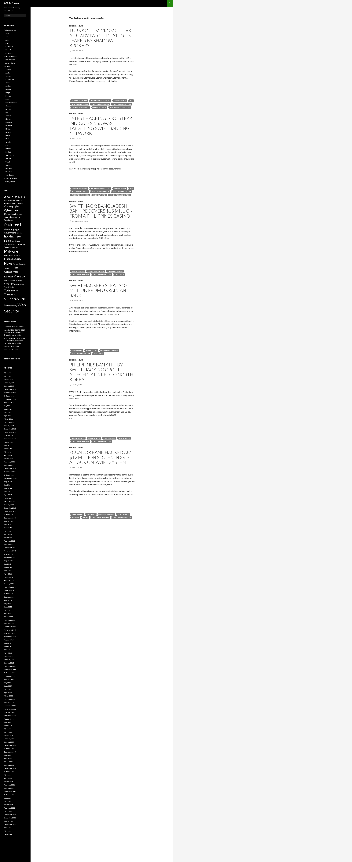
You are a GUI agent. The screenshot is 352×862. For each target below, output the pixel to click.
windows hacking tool (120, 107)
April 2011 (8, 613)
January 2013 (9, 544)
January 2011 (9, 623)
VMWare (9, 172)
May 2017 (7, 373)
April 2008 (8, 732)
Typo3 (8, 162)
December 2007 (10, 745)
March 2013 (8, 538)
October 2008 (9, 712)
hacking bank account (100, 101)
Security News (19, 284)
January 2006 (9, 788)
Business (12, 203)
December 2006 (10, 768)
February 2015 (9, 462)
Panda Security (11, 50)
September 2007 (10, 752)
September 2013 (10, 518)
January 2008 (9, 742)
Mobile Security (12, 258)
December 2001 (10, 824)
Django (8, 89)
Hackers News (76, 26)
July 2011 (7, 604)
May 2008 (7, 729)
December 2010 (10, 627)
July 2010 (7, 643)
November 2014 (10, 472)
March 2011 (8, 617)
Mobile (17, 256)
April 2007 (8, 758)
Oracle (8, 142)
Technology (11, 290)
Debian (8, 86)
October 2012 (9, 554)
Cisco (8, 83)
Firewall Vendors (10, 56)
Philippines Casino (115, 271)
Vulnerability (11, 306)
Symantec (9, 53)
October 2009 (9, 673)
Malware (75, 517)
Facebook (8, 220)
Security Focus (11, 155)
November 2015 (10, 432)
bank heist (91, 514)
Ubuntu (8, 165)
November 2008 (10, 709)
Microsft (9, 126)
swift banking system (122, 104)
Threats (8, 294)
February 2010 (9, 660)
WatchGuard (10, 60)
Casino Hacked (78, 271)
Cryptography (11, 206)
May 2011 (7, 610)
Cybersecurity (11, 214)
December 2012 (10, 548)
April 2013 (8, 534)
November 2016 (10, 393)
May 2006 (7, 775)
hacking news (120, 101)
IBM (7, 112)
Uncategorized (9, 182)
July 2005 (7, 798)
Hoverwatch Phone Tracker (14, 327)
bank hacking (91, 350)
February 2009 (9, 699)
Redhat (8, 152)
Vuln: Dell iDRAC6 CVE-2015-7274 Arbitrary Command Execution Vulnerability (14, 332)
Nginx (8, 135)
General (8, 229)
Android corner (9, 200)
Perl (7, 145)
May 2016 (7, 412)
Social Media (9, 287)
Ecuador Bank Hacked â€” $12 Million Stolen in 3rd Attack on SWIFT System (100, 457)
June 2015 (8, 449)
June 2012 (8, 567)
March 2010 (8, 656)
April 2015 (8, 455)
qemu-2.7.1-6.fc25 (11, 350)
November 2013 (10, 511)
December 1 (8, 834)
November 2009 (10, 669)
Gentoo (8, 106)
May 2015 (7, 452)
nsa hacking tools (80, 104)
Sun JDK (8, 159)
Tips (15, 295)
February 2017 (9, 383)
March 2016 (8, 419)
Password (8, 268)
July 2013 (7, 524)
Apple (8, 73)
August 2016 (8, 402)
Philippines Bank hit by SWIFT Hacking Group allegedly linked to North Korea (101, 372)
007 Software (11, 3)
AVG (7, 37)
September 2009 (10, 676)
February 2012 (9, 580)
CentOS (8, 76)
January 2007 (9, 765)
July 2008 (7, 722)
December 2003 (10, 815)
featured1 (13, 224)
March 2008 (8, 735)
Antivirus (19, 200)
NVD (7, 139)
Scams (19, 280)
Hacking (19, 233)
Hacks (7, 240)
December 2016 (10, 389)
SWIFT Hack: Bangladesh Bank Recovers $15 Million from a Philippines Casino (101, 211)
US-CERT (9, 168)
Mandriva (9, 122)
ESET (7, 43)
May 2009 (7, 689)
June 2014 (8, 488)
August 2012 (8, 561)
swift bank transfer (100, 104)
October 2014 (9, 475)
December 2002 (10, 818)
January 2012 (9, 584)
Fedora (8, 96)
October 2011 (9, 594)
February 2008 (9, 739)
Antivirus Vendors (10, 30)
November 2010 (10, 630)
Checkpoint (10, 79)
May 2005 (7, 801)
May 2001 (7, 828)
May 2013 (7, 531)
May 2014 (7, 491)
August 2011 (8, 600)
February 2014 (9, 501)
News (8, 263)
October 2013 (9, 515)
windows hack (99, 107)
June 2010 (8, 646)
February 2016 (9, 422)
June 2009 (8, 686)
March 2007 (8, 762)
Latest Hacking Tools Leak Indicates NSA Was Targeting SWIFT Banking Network (101, 126)
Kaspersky (9, 46)
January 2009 (9, 702)
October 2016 (9, 396)
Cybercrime (11, 210)
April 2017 (8, 376)
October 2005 (9, 795)
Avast (8, 33)
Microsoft (9, 255)
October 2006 (9, 772)
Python (8, 149)
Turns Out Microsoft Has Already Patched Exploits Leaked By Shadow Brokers (100, 38)
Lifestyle (15, 247)
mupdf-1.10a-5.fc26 (11, 346)
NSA (131, 101)
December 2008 (10, 706)
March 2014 (8, 498)
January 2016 (9, 426)
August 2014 (8, 482)
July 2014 (7, 485)
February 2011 (9, 620)
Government (10, 232)
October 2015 (9, 435)
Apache (8, 70)
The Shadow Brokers (80, 107)
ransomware (10, 280)
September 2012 (10, 557)
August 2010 (8, 640)
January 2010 (9, 663)
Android (21, 197)
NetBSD (8, 132)
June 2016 (8, 409)
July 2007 (7, 755)
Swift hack (119, 274)
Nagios (8, 129)
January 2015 (9, 465)
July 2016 (7, 406)
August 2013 (8, 521)
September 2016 (10, 399)
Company (20, 203)
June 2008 (8, 726)
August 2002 (8, 821)
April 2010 (8, 653)
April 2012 (8, 574)
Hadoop (8, 109)
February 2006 (9, 785)
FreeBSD (9, 99)
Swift (85, 517)
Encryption (15, 217)
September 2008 (10, 716)
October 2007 (9, 749)
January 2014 (9, 505)
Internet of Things (10, 244)
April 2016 (8, 416)
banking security (106, 514)
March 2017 (8, 379)
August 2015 (8, 442)
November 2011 (10, 590)
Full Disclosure (11, 103)
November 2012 (10, 551)
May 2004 (7, 811)
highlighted (16, 241)
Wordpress (10, 175)
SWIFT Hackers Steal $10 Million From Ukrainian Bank (98, 290)
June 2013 (8, 528)
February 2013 (9, 541)
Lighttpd (8, 119)
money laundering (96, 271)
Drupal (8, 93)
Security (7, 66)
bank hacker (77, 350)
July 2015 (7, 445)
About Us (10, 197)
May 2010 (7, 650)
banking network (79, 101)
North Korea (109, 438)
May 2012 (7, 571)
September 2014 (10, 478)
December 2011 (10, 587)
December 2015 (10, 429)
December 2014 (10, 468)
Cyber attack (123, 514)
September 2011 (10, 597)
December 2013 (10, 508)
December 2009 (10, 666)
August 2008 (8, 719)
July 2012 (7, 564)
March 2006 (8, 782)
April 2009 (8, 693)
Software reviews (10, 178)
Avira (7, 40)
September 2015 (10, 439)
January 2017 (9, 386)
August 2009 (8, 679)
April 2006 (8, 778)
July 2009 (7, 683)
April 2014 (8, 495)
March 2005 (8, 805)
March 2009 (8, 696)
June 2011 (8, 607)
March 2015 (8, 459)
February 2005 (9, 808)
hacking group (78, 438)
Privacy (19, 276)
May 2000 (7, 831)
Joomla (8, 116)
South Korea (124, 438)
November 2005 (10, 791)
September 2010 (10, 637)
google (16, 229)
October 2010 (9, 633)
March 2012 (8, 577)
